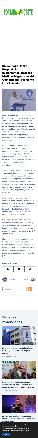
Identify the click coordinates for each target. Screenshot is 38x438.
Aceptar (6, 434)
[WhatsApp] (30, 269)
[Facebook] (8, 269)
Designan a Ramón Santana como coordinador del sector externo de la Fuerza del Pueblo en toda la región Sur (18, 384)
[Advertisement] (19, 39)
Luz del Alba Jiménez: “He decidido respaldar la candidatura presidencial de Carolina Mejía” (18, 418)
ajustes (27, 431)
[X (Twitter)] (19, 269)
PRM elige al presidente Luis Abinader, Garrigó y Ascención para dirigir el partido (18, 350)
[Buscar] (30, 289)
